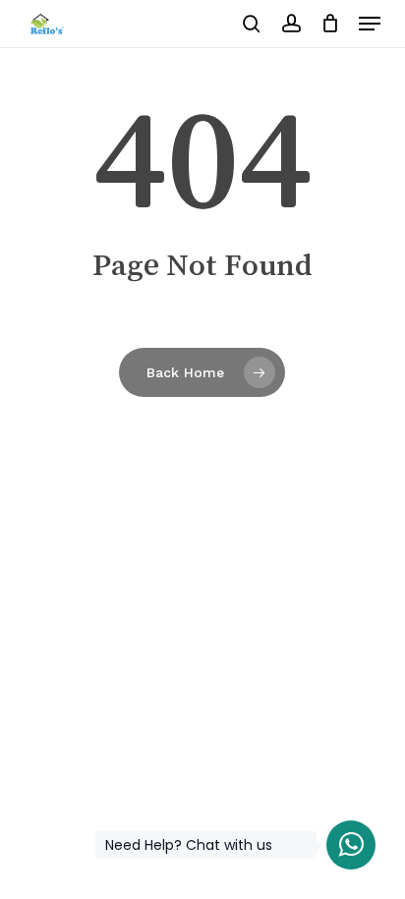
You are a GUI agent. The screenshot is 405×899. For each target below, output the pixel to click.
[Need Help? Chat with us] (351, 845)
